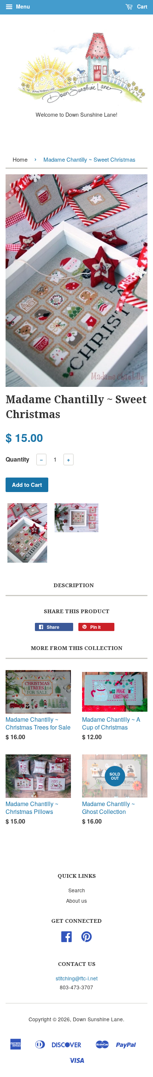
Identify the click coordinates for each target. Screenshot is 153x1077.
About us (76, 900)
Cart (141, 6)
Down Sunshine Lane (98, 1019)
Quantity (17, 459)
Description (73, 585)
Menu (22, 6)
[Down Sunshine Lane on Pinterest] (86, 938)
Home (20, 159)
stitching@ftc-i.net (77, 978)
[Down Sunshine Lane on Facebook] (66, 938)
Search (76, 890)
